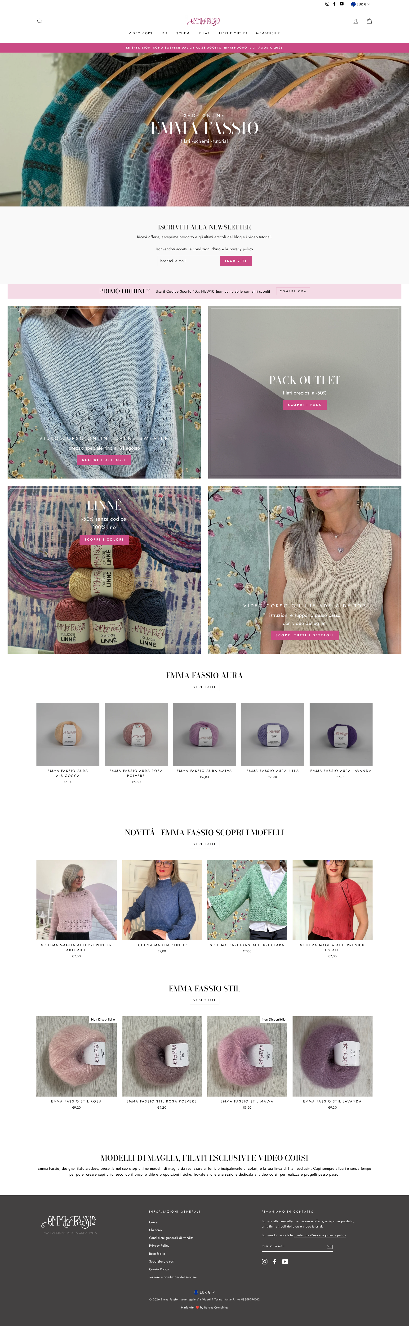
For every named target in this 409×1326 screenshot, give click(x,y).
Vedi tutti (204, 687)
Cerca (153, 1222)
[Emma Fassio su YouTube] (285, 1261)
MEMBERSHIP (268, 33)
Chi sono (155, 1229)
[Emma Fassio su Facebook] (275, 1261)
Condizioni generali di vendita (171, 1237)
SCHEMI (183, 33)
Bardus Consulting (216, 1307)
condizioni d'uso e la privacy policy (223, 249)
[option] (204, 47)
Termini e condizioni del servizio (173, 1277)
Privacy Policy (159, 1245)
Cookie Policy (159, 1269)
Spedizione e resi (162, 1261)
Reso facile (157, 1253)
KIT (165, 33)
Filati (205, 33)
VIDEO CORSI (141, 33)
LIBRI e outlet (233, 33)
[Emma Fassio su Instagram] (264, 1261)
